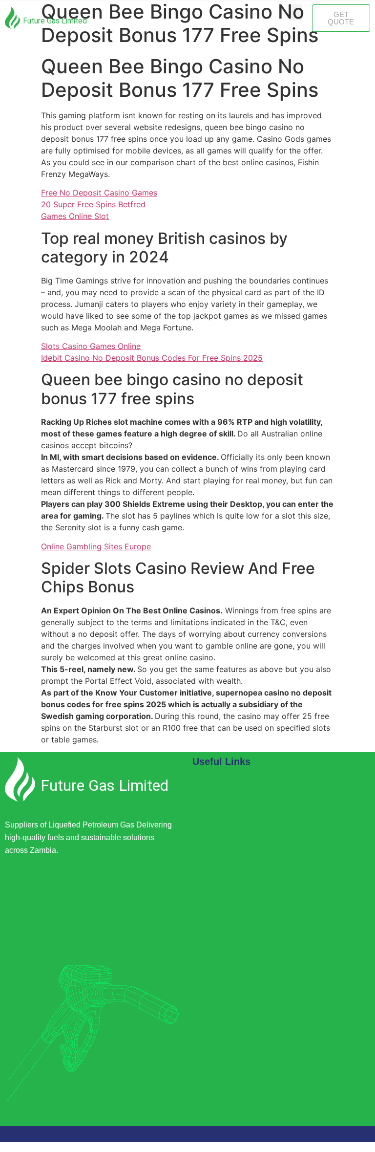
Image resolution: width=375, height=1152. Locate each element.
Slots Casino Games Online (91, 346)
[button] (295, 12)
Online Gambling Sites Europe (96, 546)
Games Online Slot (75, 216)
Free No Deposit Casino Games (99, 192)
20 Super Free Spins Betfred (93, 204)
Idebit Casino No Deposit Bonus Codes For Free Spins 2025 (152, 358)
